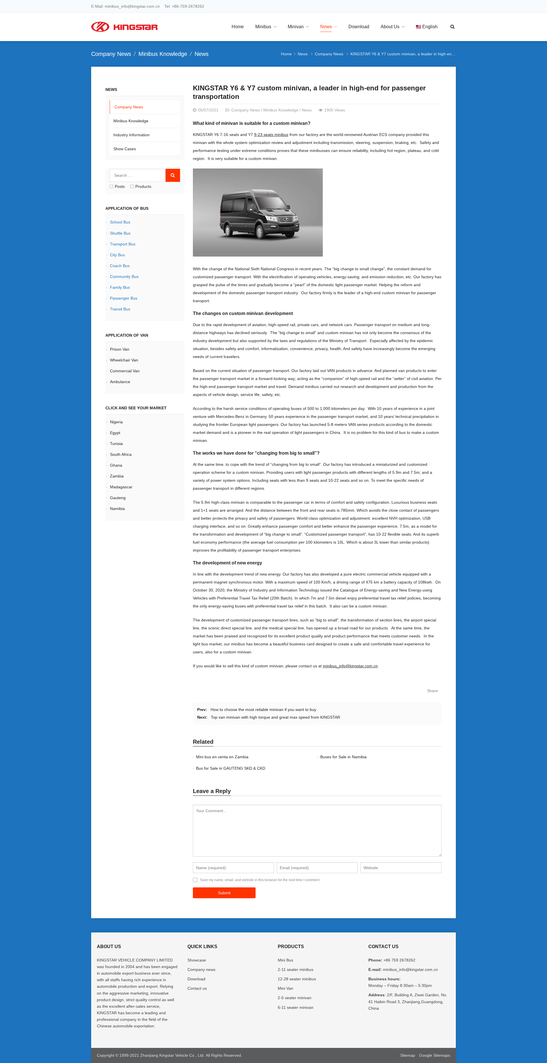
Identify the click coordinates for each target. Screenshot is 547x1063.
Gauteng (118, 497)
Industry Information (131, 135)
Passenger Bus (123, 298)
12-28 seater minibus (297, 979)
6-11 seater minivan (295, 1007)
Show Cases (124, 149)
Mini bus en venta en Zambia (222, 757)
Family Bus (120, 287)
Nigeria (116, 422)
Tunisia (117, 443)
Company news (201, 969)
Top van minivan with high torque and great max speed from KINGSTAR (275, 717)
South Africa (121, 454)
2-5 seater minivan (294, 997)
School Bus (120, 222)
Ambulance (120, 381)
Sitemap (407, 1055)
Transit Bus (120, 309)
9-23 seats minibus (271, 134)
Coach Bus (120, 265)
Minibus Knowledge (162, 54)
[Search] (173, 175)
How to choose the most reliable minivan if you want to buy (263, 709)
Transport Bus (122, 244)
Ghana (116, 465)
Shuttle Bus (120, 233)
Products (143, 186)
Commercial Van (125, 371)
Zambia (117, 476)
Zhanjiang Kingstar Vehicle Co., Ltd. (172, 1055)
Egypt (115, 432)
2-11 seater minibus (295, 969)
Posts (120, 186)
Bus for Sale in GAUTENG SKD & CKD (230, 768)
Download (196, 979)
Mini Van (285, 988)
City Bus (117, 255)
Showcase (196, 960)
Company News (111, 54)
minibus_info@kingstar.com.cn (350, 666)
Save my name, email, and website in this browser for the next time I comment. (260, 880)
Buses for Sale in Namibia (343, 757)
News (202, 54)
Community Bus (124, 276)
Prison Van (119, 349)
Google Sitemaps (434, 1055)
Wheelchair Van (124, 360)
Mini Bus (285, 960)
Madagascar (121, 487)
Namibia (117, 508)
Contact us (197, 988)
